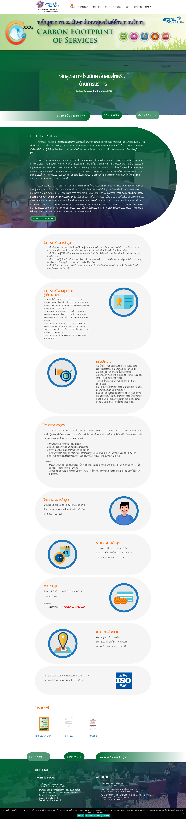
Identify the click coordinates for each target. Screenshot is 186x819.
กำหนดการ (93, 736)
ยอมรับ (80, 816)
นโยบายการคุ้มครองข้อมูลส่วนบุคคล (97, 816)
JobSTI (108, 7)
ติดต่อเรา (148, 7)
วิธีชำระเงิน (111, 115)
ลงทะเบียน (117, 7)
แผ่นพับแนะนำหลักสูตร (44, 736)
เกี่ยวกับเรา (138, 7)
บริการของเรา (83, 7)
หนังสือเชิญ (68, 736)
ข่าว (127, 7)
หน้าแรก (73, 7)
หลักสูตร (96, 7)
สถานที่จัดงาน (147, 115)
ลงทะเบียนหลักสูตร (71, 115)
